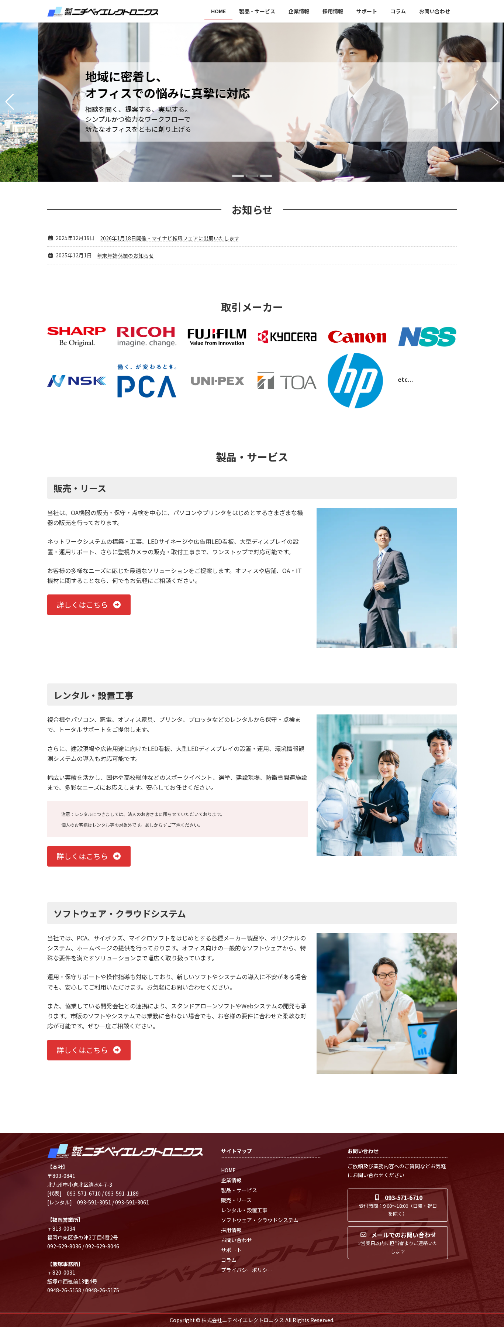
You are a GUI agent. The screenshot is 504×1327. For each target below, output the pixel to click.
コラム (229, 1259)
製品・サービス (239, 1190)
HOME (228, 1170)
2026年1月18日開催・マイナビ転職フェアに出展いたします (169, 238)
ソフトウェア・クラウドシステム (259, 1220)
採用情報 (231, 1230)
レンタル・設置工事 (244, 1210)
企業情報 (231, 1180)
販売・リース (236, 1200)
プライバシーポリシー (247, 1269)
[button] (238, 176)
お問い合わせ (236, 1240)
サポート (231, 1250)
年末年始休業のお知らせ (125, 255)
